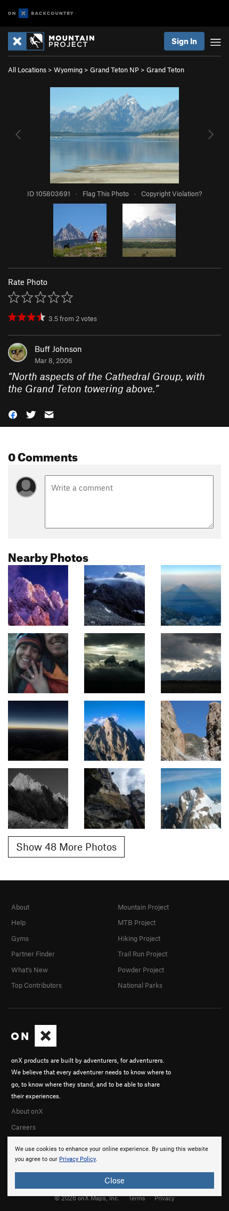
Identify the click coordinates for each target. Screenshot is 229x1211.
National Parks (140, 985)
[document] (114, 1166)
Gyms (20, 938)
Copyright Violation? (171, 193)
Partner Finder (33, 953)
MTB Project (137, 922)
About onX (27, 1111)
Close (114, 1180)
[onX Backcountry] (40, 14)
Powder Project (141, 969)
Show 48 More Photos (66, 846)
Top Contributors (36, 985)
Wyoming (68, 69)
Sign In (184, 41)
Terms (136, 1197)
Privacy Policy (77, 1159)
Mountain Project (143, 907)
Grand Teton (165, 69)
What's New (29, 969)
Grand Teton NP (114, 69)
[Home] (56, 41)
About (20, 907)
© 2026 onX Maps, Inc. (86, 1197)
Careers (23, 1127)
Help (18, 922)
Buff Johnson (58, 349)
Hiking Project (139, 938)
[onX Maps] (33, 1044)
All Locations (27, 69)
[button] (13, 413)
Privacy (164, 1197)
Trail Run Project (142, 953)
